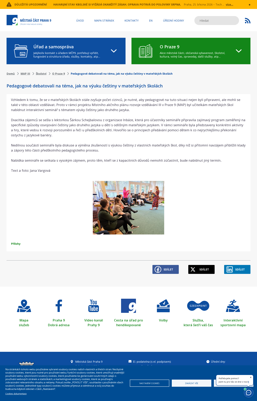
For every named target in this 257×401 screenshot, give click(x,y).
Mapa (23, 320)
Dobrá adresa (59, 325)
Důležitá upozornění (30, 4)
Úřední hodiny (173, 20)
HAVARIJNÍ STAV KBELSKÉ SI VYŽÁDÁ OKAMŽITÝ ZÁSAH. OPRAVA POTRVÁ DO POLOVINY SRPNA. (117, 4)
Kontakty (131, 20)
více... (229, 4)
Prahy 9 (94, 325)
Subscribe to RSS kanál (247, 20)
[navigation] (66, 51)
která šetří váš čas (198, 325)
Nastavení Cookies (149, 383)
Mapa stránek (104, 20)
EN (151, 20)
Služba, (198, 320)
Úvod (80, 20)
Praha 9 (59, 320)
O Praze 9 (58, 73)
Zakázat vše (191, 383)
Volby (163, 320)
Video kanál (93, 320)
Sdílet (168, 269)
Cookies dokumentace (16, 393)
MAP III (25, 73)
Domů (11, 73)
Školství (41, 73)
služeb (24, 325)
